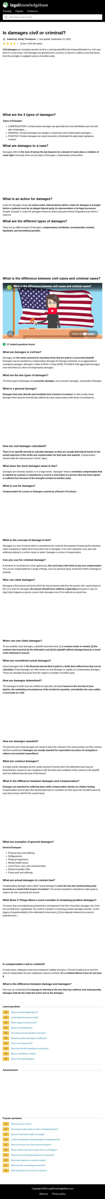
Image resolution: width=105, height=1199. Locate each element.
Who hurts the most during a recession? (28, 1165)
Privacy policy (59, 1194)
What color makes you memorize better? (28, 1160)
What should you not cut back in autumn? (29, 1170)
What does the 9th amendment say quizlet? (30, 1048)
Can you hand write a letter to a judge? (28, 1134)
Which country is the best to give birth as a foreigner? (34, 1150)
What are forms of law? (21, 1124)
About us (43, 1194)
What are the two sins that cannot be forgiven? (31, 1145)
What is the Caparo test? (22, 1043)
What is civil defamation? (22, 1028)
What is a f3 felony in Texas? (23, 1054)
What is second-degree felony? (24, 1012)
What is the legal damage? (22, 1059)
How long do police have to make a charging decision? (34, 1129)
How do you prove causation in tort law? (28, 1033)
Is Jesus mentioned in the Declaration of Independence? (35, 1139)
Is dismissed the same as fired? (24, 1017)
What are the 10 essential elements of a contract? (32, 1155)
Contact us (32, 11)
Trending (7, 11)
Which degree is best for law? (24, 1023)
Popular (19, 11)
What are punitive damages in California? (29, 1038)
